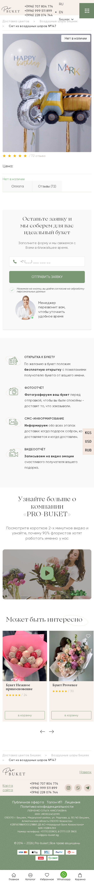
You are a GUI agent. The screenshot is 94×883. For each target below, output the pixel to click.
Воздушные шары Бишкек (70, 755)
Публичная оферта (28, 802)
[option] (66, 12)
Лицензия (72, 802)
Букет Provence (64, 685)
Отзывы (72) (47, 186)
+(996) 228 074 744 (38, 15)
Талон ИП (54, 802)
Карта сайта (8, 788)
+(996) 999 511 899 (38, 10)
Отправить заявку (47, 277)
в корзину (25, 715)
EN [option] (61, 12)
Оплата (17, 186)
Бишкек (64, 19)
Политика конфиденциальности (47, 806)
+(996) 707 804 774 (38, 6)
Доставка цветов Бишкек (21, 755)
